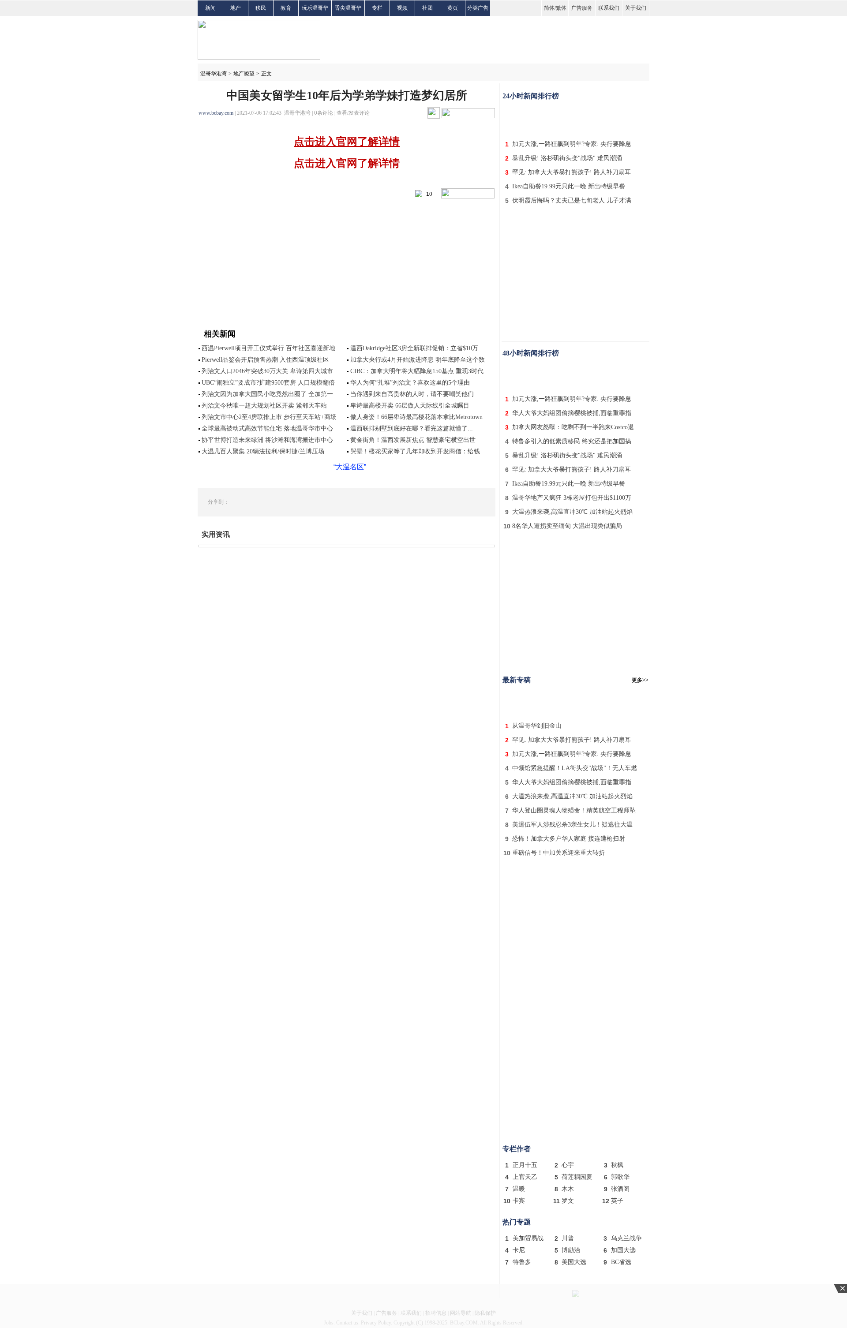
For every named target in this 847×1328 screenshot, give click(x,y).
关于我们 (635, 8)
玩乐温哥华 (315, 8)
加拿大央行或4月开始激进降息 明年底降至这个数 (417, 359)
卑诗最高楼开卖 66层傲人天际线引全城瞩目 (409, 405)
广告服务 (581, 8)
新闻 (210, 8)
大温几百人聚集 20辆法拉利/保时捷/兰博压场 (263, 451)
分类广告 (477, 8)
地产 (235, 8)
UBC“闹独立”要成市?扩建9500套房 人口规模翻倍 (268, 382)
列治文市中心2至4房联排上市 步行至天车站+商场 (269, 417)
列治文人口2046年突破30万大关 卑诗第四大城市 (267, 371)
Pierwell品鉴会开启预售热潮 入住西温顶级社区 (265, 359)
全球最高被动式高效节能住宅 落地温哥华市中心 (267, 428)
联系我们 (608, 8)
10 (427, 194)
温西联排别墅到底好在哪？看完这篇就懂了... (411, 428)
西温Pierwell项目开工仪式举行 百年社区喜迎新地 (268, 348)
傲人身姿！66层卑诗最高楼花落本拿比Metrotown (416, 417)
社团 (427, 8)
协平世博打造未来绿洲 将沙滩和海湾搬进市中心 (267, 440)
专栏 (377, 8)
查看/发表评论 (353, 113)
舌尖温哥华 (348, 8)
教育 (286, 8)
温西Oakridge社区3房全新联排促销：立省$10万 (414, 348)
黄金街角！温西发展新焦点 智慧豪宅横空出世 (413, 440)
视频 (402, 8)
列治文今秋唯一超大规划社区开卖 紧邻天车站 (264, 405)
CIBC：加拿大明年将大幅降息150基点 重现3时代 (416, 371)
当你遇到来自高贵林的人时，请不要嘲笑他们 (412, 394)
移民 (260, 8)
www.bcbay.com (216, 113)
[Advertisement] (575, 118)
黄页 (452, 8)
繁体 (561, 8)
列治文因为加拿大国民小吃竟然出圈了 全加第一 (267, 394)
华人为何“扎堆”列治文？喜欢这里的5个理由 (410, 382)
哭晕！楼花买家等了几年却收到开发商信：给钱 (415, 451)
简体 (549, 8)
